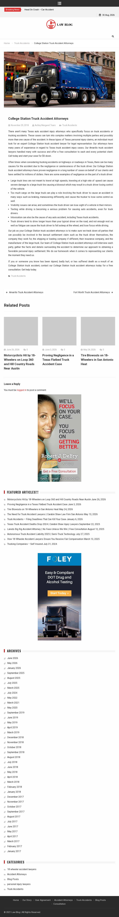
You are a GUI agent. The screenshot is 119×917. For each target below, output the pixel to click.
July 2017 (12, 821)
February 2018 (14, 787)
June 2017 (12, 826)
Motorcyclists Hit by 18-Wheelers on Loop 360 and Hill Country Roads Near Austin (49, 499)
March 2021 (13, 702)
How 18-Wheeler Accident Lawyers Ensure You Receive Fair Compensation (45, 539)
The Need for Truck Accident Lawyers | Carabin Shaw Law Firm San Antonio (45, 514)
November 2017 (15, 801)
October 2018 (14, 747)
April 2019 (12, 727)
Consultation (59, 904)
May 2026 (12, 663)
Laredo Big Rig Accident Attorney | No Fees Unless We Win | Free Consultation (47, 529)
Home (16, 900)
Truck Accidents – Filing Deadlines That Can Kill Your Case (36, 519)
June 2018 (12, 767)
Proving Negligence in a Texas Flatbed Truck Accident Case (58, 360)
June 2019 (12, 717)
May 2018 (12, 772)
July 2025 (12, 683)
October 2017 (14, 806)
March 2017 (13, 841)
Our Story (26, 900)
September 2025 (15, 673)
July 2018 (12, 762)
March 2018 (13, 782)
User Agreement (43, 900)
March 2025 (13, 687)
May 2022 (12, 697)
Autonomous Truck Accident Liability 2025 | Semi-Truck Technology (41, 534)
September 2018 (15, 752)
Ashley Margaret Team (45, 125)
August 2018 (13, 757)
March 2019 (13, 732)
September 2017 (15, 811)
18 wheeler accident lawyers (21, 869)
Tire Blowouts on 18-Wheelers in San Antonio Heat (97, 360)
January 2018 (14, 791)
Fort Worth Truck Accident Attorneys (91, 292)
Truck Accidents (69, 125)
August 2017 (13, 816)
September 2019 (15, 712)
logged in (21, 390)
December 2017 (15, 796)
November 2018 (15, 742)
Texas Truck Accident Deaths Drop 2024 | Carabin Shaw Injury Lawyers (43, 524)
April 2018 (12, 777)
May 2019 (12, 722)
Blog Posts (13, 879)
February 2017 (14, 846)
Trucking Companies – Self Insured (25, 544)
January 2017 (14, 851)
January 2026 (14, 668)
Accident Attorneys (17, 874)
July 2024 (12, 692)
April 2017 (12, 836)
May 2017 (12, 831)
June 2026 (12, 658)
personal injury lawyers (18, 884)
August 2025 (13, 678)
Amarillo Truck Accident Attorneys (26, 292)
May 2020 (12, 707)
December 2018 (15, 737)
